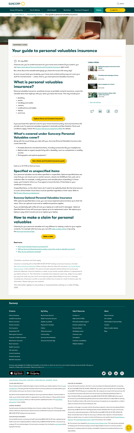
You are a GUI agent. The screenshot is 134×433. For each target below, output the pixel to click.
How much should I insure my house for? (33, 246)
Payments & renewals (47, 325)
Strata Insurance (14, 325)
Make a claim (48, 236)
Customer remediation (79, 340)
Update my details (46, 321)
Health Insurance (14, 347)
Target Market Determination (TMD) (85, 419)
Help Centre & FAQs (78, 318)
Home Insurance (14, 315)
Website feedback (78, 344)
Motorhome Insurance (16, 340)
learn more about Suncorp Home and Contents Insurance (38, 67)
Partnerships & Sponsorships (113, 321)
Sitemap (55, 380)
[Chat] (129, 428)
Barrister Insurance (15, 359)
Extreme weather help (79, 325)
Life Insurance (13, 350)
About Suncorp (108, 315)
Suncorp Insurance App (25, 231)
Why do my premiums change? (29, 252)
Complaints (76, 337)
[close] (131, 408)
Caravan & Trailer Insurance (17, 337)
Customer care (77, 334)
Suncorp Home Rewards (48, 337)
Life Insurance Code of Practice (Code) (97, 423)
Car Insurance (13, 328)
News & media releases (111, 328)
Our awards (108, 318)
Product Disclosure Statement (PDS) (49, 129)
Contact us (76, 315)
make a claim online (58, 229)
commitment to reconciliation (54, 367)
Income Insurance (14, 353)
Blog (105, 331)
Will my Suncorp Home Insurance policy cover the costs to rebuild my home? (46, 249)
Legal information (13, 380)
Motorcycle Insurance (15, 334)
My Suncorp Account (47, 315)
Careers (106, 325)
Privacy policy (22, 380)
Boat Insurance (13, 344)
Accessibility (49, 380)
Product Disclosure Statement (28, 193)
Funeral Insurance (14, 356)
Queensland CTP (14, 331)
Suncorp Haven (77, 328)
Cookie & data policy (39, 380)
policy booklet (58, 424)
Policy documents (46, 331)
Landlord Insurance (15, 318)
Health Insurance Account (49, 318)
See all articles (95, 102)
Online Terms (30, 380)
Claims (43, 328)
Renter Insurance (14, 321)
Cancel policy (45, 334)
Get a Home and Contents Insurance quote (48, 161)
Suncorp (13, 303)
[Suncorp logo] (17, 3)
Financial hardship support (81, 321)
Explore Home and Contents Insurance (48, 119)
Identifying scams (78, 331)
